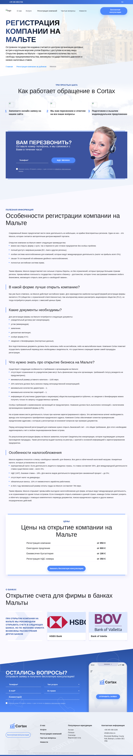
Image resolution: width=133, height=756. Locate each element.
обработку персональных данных (55, 703)
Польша (71, 732)
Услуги (28, 11)
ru (122, 2)
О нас (19, 11)
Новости (82, 11)
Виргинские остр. (74, 738)
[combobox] (61, 684)
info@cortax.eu (109, 733)
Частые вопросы (68, 11)
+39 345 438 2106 (16, 2)
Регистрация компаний (47, 11)
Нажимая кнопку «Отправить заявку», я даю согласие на (45, 170)
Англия (71, 730)
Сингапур (71, 735)
